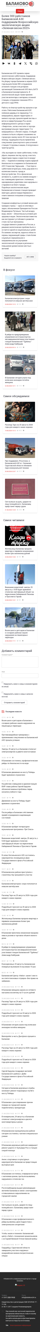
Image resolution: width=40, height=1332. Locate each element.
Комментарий (7, 655)
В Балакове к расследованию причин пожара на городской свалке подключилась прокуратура (17, 1105)
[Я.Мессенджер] (3, 63)
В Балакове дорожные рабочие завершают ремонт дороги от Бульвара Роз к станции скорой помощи (20, 1148)
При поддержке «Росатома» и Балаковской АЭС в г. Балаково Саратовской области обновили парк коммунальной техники (18, 464)
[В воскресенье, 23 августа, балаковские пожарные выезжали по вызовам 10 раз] (13, 961)
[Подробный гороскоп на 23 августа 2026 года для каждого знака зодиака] (21, 1056)
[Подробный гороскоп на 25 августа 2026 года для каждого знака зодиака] (13, 904)
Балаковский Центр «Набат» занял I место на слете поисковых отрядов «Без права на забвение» (20, 978)
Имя (3, 672)
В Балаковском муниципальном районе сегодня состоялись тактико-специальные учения (20, 1133)
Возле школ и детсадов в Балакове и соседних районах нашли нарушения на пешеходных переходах (19, 634)
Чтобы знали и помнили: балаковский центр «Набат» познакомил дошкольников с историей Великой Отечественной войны (19, 1236)
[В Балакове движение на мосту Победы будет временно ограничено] (12, 769)
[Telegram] (20, 63)
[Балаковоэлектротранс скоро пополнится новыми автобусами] (20, 285)
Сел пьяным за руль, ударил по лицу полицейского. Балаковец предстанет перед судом (18, 503)
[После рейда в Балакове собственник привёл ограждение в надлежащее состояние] (12, 809)
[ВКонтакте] (9, 63)
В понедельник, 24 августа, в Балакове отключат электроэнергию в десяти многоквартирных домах (18, 1119)
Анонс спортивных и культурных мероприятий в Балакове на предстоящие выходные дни (19, 1162)
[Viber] (31, 63)
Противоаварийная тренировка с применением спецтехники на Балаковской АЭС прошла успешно (20, 737)
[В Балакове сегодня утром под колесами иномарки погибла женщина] (20, 365)
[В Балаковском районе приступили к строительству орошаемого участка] (12, 869)
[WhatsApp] (36, 63)
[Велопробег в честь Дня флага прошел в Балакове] (21, 1033)
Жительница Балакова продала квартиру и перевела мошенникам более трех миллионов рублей (19, 551)
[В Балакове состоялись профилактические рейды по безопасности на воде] (12, 757)
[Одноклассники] (14, 63)
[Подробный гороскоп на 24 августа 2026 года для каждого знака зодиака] (21, 1010)
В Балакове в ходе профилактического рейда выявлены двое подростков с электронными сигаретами (18, 1222)
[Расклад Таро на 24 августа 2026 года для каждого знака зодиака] (21, 998)
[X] (25, 63)
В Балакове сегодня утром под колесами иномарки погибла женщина (18, 379)
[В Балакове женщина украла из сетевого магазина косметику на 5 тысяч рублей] (21, 987)
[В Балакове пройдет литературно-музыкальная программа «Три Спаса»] (12, 823)
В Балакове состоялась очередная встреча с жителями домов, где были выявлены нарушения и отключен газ (20, 1176)
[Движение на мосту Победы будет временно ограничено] (12, 797)
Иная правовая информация (20, 1325)
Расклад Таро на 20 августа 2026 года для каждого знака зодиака (19, 426)
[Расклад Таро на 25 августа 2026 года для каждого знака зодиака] (13, 892)
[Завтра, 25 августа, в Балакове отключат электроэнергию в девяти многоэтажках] (12, 746)
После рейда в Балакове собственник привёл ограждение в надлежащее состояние (17, 815)
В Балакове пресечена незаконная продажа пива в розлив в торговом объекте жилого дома (20, 935)
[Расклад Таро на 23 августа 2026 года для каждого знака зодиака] (21, 1045)
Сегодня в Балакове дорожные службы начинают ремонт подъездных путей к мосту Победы (18, 1090)
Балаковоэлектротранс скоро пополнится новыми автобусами (19, 299)
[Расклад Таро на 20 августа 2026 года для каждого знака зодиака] (20, 412)
